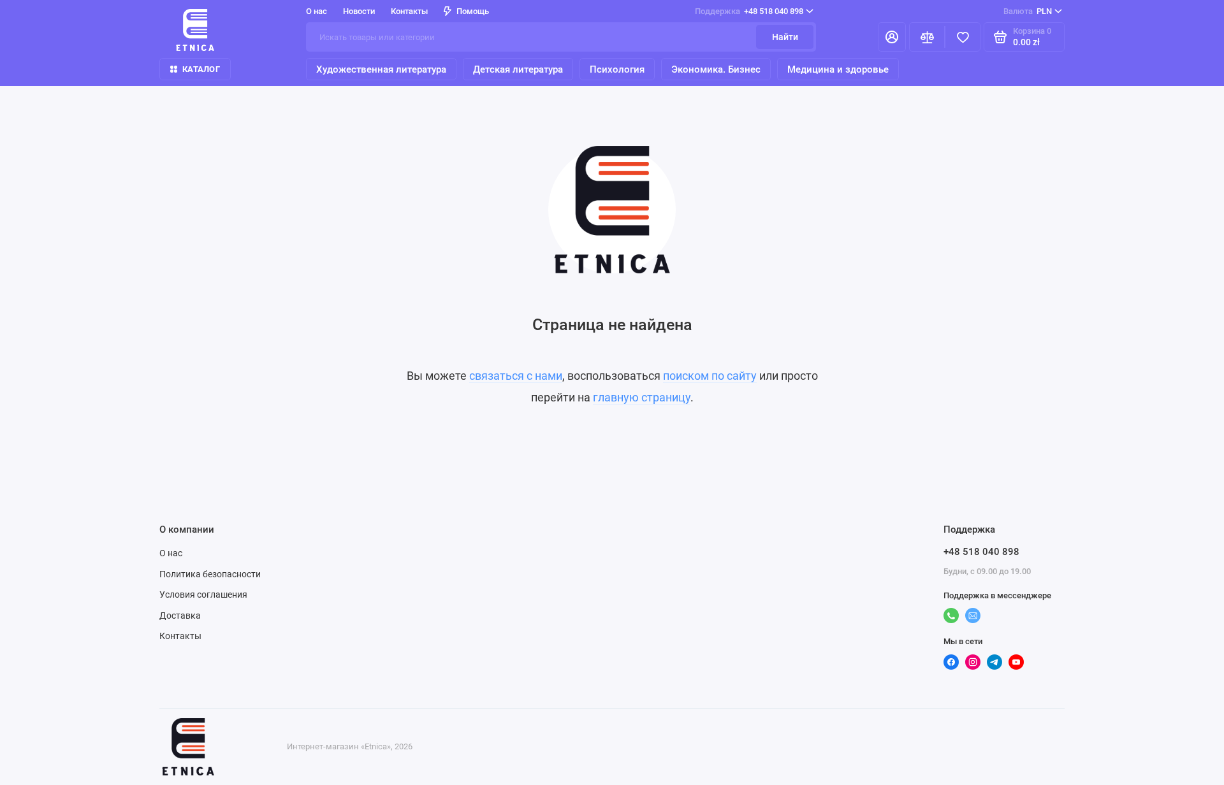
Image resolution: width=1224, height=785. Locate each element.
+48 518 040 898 (749, 11)
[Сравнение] (927, 37)
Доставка (180, 615)
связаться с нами (515, 375)
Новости (359, 11)
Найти (785, 37)
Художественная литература (381, 69)
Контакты (409, 11)
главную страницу (641, 397)
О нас (170, 553)
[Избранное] (962, 37)
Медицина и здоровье (838, 69)
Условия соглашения (203, 594)
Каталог (201, 69)
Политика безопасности (210, 574)
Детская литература (518, 69)
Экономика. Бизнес (716, 69)
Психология (617, 69)
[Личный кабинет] (892, 37)
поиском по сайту (710, 375)
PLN (1027, 11)
